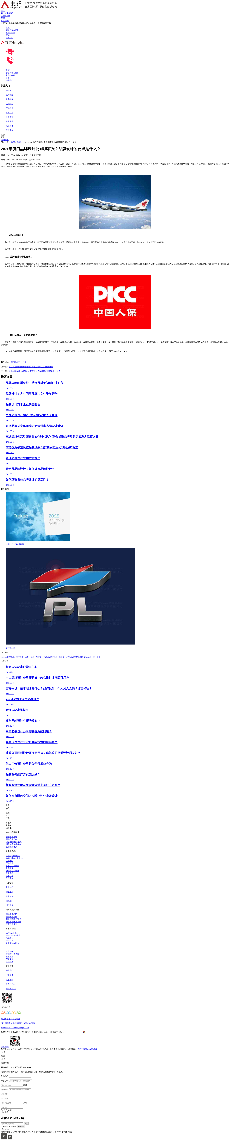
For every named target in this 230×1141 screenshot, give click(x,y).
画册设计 (62, 657)
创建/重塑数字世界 (14, 842)
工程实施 (9, 878)
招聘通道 (5, 140)
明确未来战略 (11, 837)
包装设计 (47, 657)
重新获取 (21, 1126)
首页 (13, 142)
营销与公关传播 (12, 871)
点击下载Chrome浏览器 (87, 1049)
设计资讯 (96, 657)
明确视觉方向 (11, 839)
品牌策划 (78, 657)
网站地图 (5, 1047)
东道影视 (9, 873)
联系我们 (9, 38)
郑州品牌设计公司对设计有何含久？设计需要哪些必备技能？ (34, 371)
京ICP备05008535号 (74, 1032)
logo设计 (4, 657)
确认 (26, 1124)
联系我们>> (11, 984)
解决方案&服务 (12, 30)
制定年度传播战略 (13, 844)
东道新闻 (9, 896)
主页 (8, 28)
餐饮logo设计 (87, 657)
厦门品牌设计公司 (18, 362)
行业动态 (9, 892)
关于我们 (9, 887)
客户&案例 (10, 33)
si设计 (27, 657)
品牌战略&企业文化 (14, 858)
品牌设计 (21, 142)
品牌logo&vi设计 (13, 856)
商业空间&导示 (12, 866)
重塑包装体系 (11, 847)
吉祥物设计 (20, 657)
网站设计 (39, 657)
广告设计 (70, 657)
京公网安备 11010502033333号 (94, 1032)
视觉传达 (9, 861)
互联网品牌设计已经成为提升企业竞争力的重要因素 (31, 367)
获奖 (8, 35)
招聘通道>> (11, 989)
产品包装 (9, 863)
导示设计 (55, 657)
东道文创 (9, 876)
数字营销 (9, 868)
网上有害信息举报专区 (10, 1019)
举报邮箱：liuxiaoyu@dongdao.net (15, 1028)
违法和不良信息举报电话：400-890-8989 (18, 1023)
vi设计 (33, 657)
